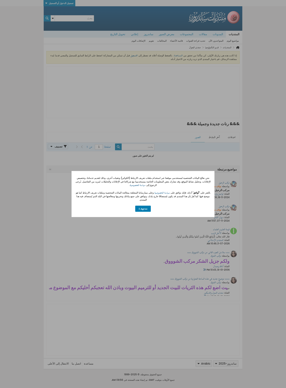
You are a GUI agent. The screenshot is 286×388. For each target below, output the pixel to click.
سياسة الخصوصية (137, 185)
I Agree (143, 209)
